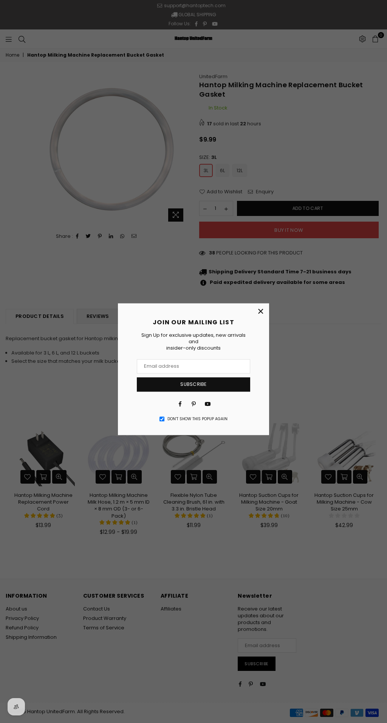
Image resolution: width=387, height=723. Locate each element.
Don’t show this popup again (197, 419)
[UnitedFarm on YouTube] (207, 404)
